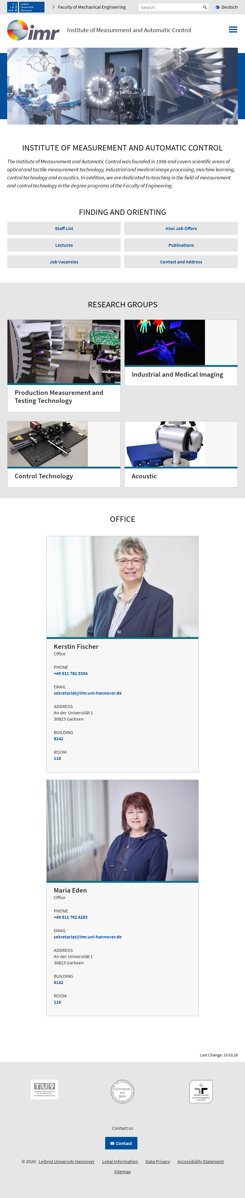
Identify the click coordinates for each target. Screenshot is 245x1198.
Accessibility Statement (200, 1161)
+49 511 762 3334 (71, 673)
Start (205, 7)
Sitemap (122, 1171)
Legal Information (120, 1161)
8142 (58, 738)
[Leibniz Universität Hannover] (26, 7)
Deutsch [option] (229, 7)
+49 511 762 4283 (71, 917)
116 (57, 758)
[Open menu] (233, 31)
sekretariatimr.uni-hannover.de (88, 693)
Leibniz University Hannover (67, 1161)
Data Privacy (158, 1161)
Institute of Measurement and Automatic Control (129, 30)
